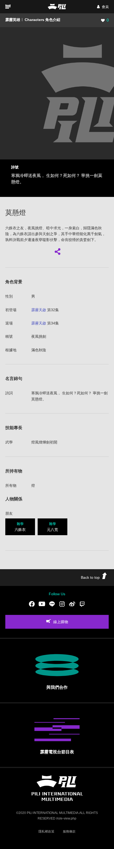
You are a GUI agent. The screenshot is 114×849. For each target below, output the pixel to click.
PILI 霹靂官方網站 (57, 6)
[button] (103, 7)
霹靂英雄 (12, 20)
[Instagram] (62, 604)
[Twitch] (82, 604)
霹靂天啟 (38, 310)
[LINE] (52, 604)
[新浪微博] (72, 604)
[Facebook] (31, 604)
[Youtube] (41, 604)
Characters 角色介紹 (42, 20)
